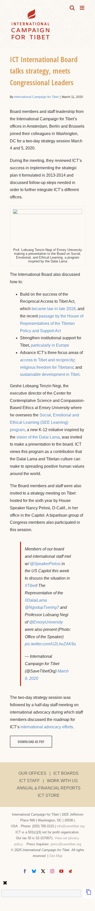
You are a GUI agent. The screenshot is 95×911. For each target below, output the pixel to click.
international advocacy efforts (47, 727)
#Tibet (30, 585)
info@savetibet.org (70, 826)
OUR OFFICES (32, 773)
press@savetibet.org (66, 844)
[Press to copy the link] (88, 893)
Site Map (55, 856)
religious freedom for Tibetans (46, 367)
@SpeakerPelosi (45, 564)
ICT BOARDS (66, 773)
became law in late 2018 (53, 309)
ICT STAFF (29, 781)
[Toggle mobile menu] (82, 7)
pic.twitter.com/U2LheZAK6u (50, 644)
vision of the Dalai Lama (38, 437)
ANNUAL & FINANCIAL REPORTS (49, 788)
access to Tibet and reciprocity (47, 360)
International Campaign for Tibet (36, 97)
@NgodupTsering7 (42, 607)
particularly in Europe (50, 345)
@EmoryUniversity (46, 622)
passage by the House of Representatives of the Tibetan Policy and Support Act (51, 323)
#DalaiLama (36, 600)
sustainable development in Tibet (49, 374)
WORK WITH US (62, 781)
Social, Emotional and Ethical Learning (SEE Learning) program (44, 422)
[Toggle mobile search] (72, 7)
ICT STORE (49, 795)
